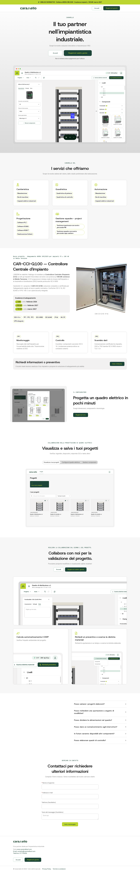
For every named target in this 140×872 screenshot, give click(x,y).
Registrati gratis (111, 8)
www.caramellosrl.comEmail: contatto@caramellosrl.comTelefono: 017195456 (24, 851)
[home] (28, 8)
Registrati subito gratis (77, 53)
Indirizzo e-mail (47, 793)
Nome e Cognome (48, 783)
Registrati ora (81, 415)
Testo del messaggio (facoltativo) (52, 812)
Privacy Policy (46, 869)
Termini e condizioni (59, 869)
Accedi (96, 8)
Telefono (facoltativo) (49, 802)
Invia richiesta (117, 364)
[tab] (51, 462)
